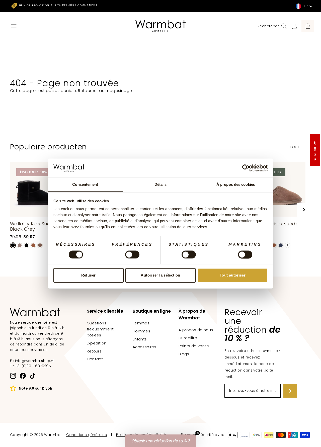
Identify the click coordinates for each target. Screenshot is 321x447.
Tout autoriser (233, 275)
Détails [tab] (160, 185)
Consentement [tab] (85, 185)
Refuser (88, 275)
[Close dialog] (253, 156)
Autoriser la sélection (160, 275)
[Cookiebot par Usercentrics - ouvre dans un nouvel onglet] (246, 168)
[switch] (132, 254)
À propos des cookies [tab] (235, 185)
